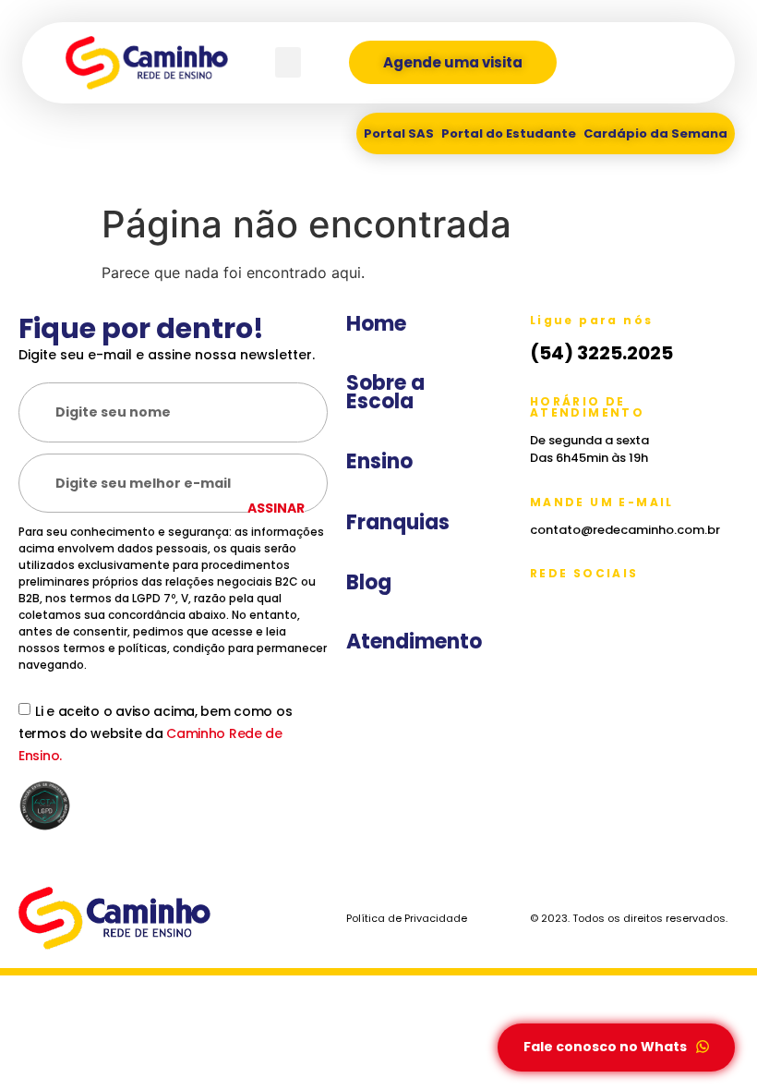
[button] (288, 62)
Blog (368, 583)
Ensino (379, 462)
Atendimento (414, 642)
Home (376, 324)
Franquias (398, 523)
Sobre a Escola (385, 392)
